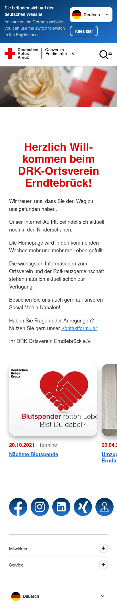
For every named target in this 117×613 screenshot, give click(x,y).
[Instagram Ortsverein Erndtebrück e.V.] (40, 507)
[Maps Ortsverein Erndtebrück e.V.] (104, 507)
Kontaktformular (79, 328)
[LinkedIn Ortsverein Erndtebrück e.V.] (61, 507)
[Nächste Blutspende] (53, 400)
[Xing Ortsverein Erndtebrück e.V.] (83, 507)
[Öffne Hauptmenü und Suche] (105, 55)
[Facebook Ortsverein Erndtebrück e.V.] (18, 507)
